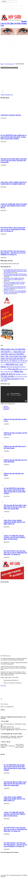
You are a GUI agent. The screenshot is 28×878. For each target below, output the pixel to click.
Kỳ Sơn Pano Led (9, 64)
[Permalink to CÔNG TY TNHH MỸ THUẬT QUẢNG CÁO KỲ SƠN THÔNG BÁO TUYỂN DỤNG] (12, 201)
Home (2, 64)
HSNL (5, 40)
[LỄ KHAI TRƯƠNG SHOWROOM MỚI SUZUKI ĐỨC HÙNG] (3, 653)
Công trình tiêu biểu (16, 358)
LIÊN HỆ (6, 61)
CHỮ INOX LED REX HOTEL (11, 115)
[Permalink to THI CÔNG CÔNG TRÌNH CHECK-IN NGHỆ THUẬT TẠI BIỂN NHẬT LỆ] (12, 179)
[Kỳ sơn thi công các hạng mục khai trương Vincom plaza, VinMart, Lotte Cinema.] (3, 635)
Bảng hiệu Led (19, 351)
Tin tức (18, 374)
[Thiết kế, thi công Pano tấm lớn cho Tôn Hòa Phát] (3, 618)
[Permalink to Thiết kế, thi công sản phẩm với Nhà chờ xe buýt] (6, 429)
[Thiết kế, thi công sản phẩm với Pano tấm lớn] (3, 601)
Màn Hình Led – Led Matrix (14, 48)
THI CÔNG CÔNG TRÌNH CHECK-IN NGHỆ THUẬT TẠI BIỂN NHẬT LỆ (13, 183)
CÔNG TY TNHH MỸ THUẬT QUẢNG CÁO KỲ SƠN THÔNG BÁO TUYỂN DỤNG (14, 205)
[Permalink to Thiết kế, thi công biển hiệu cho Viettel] (6, 470)
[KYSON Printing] (3, 595)
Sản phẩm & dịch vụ (9, 41)
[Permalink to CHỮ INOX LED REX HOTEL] (12, 112)
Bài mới (6, 406)
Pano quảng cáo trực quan (10, 8)
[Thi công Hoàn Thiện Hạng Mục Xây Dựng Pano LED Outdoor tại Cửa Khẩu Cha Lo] (3, 647)
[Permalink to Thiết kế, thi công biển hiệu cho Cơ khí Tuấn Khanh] (6, 443)
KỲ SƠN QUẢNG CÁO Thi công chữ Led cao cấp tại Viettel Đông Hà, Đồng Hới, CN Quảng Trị (13, 229)
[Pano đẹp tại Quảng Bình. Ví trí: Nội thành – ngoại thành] (3, 606)
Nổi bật (22, 367)
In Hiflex (9, 362)
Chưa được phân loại (8, 354)
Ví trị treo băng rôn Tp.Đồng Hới (15, 57)
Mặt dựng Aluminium (13, 367)
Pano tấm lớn (10, 52)
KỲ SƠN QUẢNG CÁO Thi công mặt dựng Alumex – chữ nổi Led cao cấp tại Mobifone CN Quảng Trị (13, 252)
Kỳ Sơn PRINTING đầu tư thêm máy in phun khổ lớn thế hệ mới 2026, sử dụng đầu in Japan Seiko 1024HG (13, 136)
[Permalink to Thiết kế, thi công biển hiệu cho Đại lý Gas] (6, 416)
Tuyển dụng (7, 59)
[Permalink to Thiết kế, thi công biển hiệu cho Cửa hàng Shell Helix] (6, 457)
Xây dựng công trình (9, 58)
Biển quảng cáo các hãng (13, 43)
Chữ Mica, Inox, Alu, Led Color (15, 45)
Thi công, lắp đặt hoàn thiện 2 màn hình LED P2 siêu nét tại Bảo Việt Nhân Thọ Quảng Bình (14, 160)
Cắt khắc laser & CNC (12, 44)
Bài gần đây (7, 407)
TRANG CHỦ (7, 37)
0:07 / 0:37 (3, 685)
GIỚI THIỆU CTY (8, 38)
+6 (1, 698)
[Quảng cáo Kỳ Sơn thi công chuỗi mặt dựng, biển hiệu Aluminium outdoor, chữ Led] (3, 629)
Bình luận (6, 409)
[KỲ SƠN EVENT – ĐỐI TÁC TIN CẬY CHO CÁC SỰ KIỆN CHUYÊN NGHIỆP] (3, 612)
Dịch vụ (14, 360)
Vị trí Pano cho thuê (9, 51)
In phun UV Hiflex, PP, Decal (14, 47)
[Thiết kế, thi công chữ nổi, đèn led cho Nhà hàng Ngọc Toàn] (3, 641)
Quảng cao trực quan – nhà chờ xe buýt (16, 54)
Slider (16, 371)
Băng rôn (11, 351)
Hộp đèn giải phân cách (13, 55)
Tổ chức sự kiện (8, 50)
